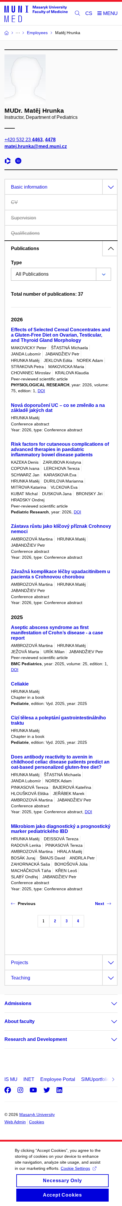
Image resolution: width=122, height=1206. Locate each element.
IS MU (10, 1079)
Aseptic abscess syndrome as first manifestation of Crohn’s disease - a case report (57, 633)
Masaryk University (37, 1114)
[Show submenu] (108, 1003)
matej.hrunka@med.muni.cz (35, 146)
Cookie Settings (75, 1168)
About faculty (19, 1021)
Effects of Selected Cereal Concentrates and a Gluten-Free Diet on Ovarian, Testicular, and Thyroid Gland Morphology (60, 335)
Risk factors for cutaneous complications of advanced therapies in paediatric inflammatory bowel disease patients (60, 449)
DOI (41, 390)
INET (28, 1079)
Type (16, 262)
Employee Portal (57, 1079)
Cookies (36, 1121)
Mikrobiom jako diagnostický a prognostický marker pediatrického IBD (60, 829)
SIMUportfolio (95, 1079)
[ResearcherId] (9, 161)
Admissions (17, 1003)
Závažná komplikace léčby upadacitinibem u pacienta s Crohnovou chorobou (60, 574)
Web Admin (15, 1121)
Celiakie (20, 683)
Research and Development (35, 1039)
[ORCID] (20, 161)
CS (88, 13)
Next (99, 903)
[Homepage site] (36, 13)
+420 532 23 (23, 139)
